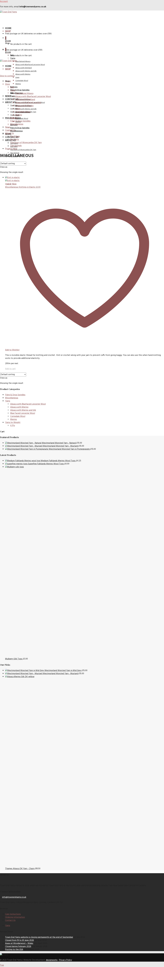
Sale (12, 93)
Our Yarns (13, 108)
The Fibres (14, 105)
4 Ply (12, 425)
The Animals (14, 115)
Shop (8, 31)
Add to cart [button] (10, 368)
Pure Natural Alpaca (22, 61)
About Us (10, 102)
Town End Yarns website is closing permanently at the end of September (39, 937)
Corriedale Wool (21, 118)
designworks (52, 960)
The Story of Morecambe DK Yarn (23, 149)
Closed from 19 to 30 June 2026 (19, 940)
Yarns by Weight (12, 422)
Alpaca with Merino (19, 407)
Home (8, 28)
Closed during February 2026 (18, 946)
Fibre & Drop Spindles (19, 128)
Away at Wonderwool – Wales (19, 943)
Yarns (12, 58)
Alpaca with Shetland (23, 67)
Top (2, 965)
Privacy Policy (65, 960)
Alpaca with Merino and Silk (26, 109)
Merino (13, 419)
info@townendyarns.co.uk (14, 897)
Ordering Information (15, 917)
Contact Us (11, 99)
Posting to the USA (14, 949)
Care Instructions (13, 914)
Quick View (11, 183)
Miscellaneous (16, 131)
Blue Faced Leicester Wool (22, 413)
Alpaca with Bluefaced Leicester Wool (30, 64)
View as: (4, 167)
